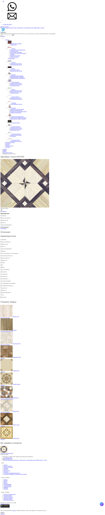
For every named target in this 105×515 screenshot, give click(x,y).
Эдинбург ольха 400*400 (6, 453)
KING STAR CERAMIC (16, 43)
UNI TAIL (13, 62)
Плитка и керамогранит (17, 116)
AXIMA (13, 68)
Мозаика (13, 108)
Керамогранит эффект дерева (18, 118)
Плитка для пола (14, 93)
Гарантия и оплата (10, 142)
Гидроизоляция (14, 51)
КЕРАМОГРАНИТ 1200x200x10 (17, 78)
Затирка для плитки (15, 55)
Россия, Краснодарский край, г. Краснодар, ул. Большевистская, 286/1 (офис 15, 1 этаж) (22, 27)
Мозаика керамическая (16, 110)
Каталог (7, 39)
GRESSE (13, 74)
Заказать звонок (4, 26)
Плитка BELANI (7, 485)
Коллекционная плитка (16, 64)
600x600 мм (13, 44)
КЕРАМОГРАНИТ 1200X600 (17, 77)
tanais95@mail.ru (8, 459)
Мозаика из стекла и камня (17, 109)
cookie (14, 510)
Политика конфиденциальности (12, 473)
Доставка (7, 143)
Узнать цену (3, 228)
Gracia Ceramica (15, 96)
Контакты (7, 147)
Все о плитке (7, 470)
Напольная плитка (15, 69)
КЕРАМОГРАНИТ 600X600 (16, 76)
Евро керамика (15, 82)
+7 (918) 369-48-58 (7, 24)
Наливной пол (14, 58)
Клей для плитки (14, 56)
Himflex (13, 48)
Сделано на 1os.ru (4, 504)
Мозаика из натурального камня (18, 111)
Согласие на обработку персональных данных (15, 474)
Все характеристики (4, 227)
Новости (7, 144)
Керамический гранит (16, 63)
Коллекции (13, 136)
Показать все (11, 58)
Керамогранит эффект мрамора (18, 117)
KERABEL (13, 103)
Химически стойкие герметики (18, 53)
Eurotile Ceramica (15, 126)
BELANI (13, 89)
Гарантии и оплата (8, 467)
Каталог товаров (8, 466)
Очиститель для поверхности (17, 49)
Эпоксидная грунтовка (16, 52)
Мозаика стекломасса (15, 112)
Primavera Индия (15, 122)
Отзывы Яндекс (9, 146)
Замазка (12, 54)
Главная (5, 465)
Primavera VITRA (15, 140)
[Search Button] (13, 35)
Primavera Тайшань (16, 134)
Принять (2, 512)
